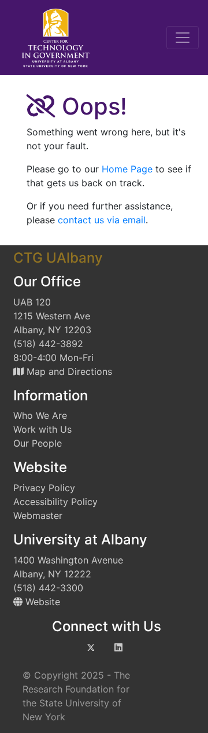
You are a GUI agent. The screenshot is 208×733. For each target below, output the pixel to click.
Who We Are (40, 415)
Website (41, 601)
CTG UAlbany (58, 257)
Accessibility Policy (55, 501)
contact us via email (102, 220)
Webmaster (37, 515)
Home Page (127, 169)
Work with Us (42, 429)
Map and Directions (68, 371)
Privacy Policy (44, 487)
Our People (37, 443)
